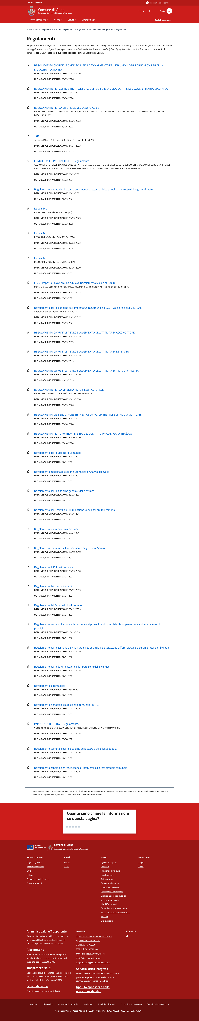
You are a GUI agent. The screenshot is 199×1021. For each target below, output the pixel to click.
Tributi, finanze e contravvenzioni (115, 912)
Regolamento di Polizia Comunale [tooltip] (53, 567)
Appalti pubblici (107, 874)
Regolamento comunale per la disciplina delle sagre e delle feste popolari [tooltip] (76, 749)
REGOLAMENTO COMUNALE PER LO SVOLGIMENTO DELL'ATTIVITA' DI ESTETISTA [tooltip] (81, 351)
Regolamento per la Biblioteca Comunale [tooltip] (57, 453)
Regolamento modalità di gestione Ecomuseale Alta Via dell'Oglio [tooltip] (71, 472)
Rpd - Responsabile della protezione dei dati (93, 988)
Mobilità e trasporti (109, 904)
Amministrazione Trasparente (47, 931)
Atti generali (80, 29)
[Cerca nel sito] (169, 11)
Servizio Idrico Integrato (92, 968)
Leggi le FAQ (88, 1004)
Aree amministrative (35, 866)
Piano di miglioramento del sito (158, 1004)
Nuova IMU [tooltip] (40, 208)
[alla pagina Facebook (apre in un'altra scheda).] (148, 11)
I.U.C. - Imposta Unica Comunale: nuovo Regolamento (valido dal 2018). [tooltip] (75, 283)
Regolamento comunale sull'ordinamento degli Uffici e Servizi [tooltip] (69, 548)
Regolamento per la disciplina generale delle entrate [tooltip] (64, 491)
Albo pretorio (35, 949)
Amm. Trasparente (43, 29)
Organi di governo (34, 862)
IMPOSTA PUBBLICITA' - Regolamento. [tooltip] (56, 724)
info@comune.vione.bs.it (90, 958)
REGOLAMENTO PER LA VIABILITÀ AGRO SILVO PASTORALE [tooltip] (69, 390)
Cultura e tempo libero (110, 887)
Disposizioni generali (63, 29)
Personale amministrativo (38, 879)
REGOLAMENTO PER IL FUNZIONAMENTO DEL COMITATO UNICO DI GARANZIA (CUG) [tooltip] (83, 433)
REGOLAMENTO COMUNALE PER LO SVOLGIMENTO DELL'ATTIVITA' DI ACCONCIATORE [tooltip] (84, 332)
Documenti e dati (34, 883)
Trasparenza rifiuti (39, 967)
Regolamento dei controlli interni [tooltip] (53, 586)
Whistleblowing (37, 986)
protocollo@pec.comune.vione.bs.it (94, 962)
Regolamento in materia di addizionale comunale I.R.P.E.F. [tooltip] (67, 705)
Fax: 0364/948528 (87, 944)
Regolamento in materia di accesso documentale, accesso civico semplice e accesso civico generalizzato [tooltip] (93, 189)
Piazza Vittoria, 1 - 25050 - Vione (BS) (101, 936)
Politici (30, 874)
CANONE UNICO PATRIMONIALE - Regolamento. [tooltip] (62, 161)
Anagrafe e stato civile (110, 870)
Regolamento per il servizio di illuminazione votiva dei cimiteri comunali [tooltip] (75, 510)
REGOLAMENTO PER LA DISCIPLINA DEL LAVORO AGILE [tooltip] (66, 108)
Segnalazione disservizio (106, 1004)
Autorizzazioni (107, 879)
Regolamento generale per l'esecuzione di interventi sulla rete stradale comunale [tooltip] (80, 768)
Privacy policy (48, 1004)
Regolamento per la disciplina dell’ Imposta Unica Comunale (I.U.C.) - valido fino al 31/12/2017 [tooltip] (88, 308)
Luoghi (141, 862)
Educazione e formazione (112, 891)
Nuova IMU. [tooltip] (41, 233)
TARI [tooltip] (37, 136)
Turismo (104, 916)
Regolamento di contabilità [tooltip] (49, 686)
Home (29, 29)
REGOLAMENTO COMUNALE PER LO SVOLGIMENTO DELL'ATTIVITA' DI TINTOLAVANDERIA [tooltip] (86, 371)
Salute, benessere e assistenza (114, 908)
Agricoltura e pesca (109, 862)
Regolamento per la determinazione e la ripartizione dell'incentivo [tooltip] (72, 666)
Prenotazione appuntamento (131, 1004)
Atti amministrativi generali (101, 29)
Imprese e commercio (110, 899)
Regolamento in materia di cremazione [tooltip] (56, 529)
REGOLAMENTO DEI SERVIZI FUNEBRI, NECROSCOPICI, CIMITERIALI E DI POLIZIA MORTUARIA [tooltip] (88, 414)
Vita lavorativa (107, 920)
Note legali (33, 1004)
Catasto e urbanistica (110, 883)
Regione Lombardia (34, 2)
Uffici (29, 870)
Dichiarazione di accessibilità (68, 1004)
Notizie (67, 862)
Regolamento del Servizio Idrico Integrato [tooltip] (58, 605)
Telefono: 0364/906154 (89, 940)
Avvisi (66, 866)
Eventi (140, 866)
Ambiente (105, 866)
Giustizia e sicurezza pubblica (113, 895)
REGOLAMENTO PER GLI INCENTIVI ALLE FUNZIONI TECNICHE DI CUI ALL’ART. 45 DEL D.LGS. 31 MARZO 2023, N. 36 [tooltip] (101, 89)
